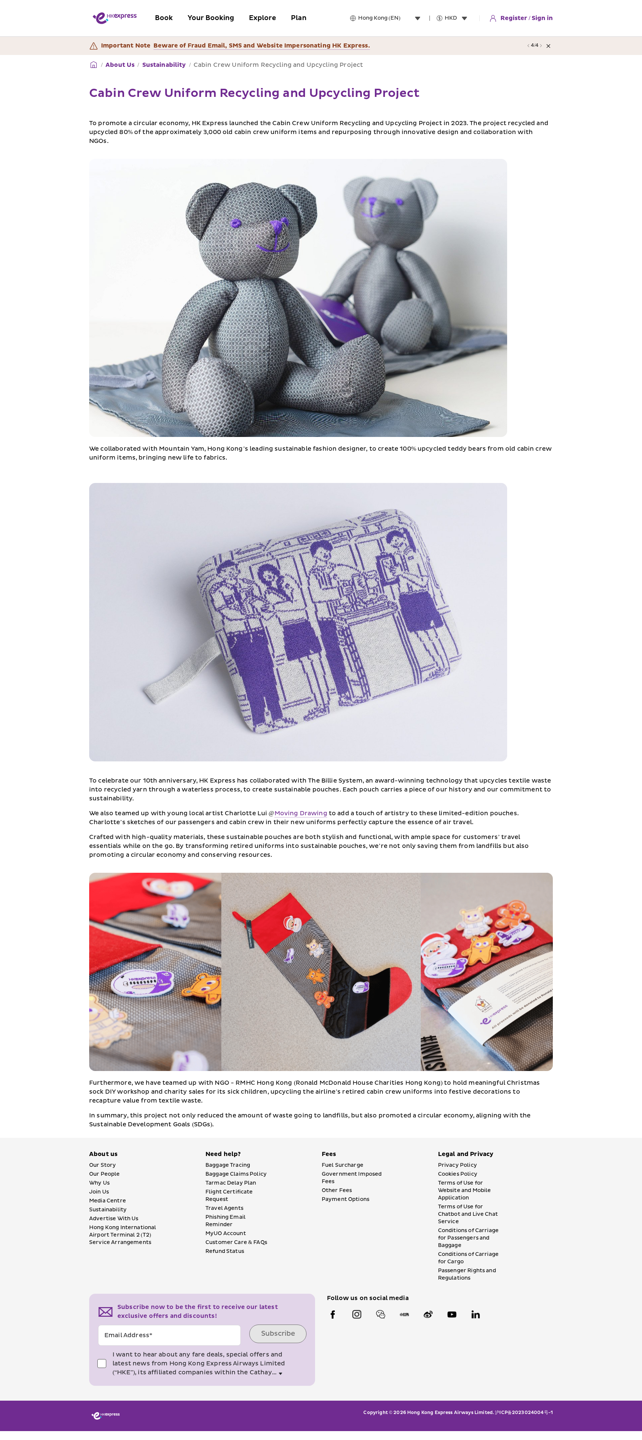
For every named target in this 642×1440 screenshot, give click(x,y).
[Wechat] (380, 1314)
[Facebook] (333, 1314)
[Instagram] (357, 1314)
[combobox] (391, 18)
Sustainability (164, 65)
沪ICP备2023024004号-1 (524, 1412)
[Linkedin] (476, 1314)
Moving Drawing (301, 813)
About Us (120, 65)
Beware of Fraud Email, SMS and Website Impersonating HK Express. (261, 45)
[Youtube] (452, 1314)
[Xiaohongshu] (404, 1314)
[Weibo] (428, 1314)
